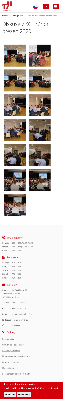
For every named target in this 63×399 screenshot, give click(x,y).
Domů (5, 15)
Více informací (51, 388)
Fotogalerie (17, 15)
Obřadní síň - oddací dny (12, 344)
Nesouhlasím (24, 394)
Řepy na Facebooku (10, 362)
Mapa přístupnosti (10, 368)
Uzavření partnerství (11, 350)
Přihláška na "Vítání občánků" (18, 356)
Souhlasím (10, 394)
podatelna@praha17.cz (22, 314)
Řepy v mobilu (8, 339)
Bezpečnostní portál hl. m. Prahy (16, 373)
